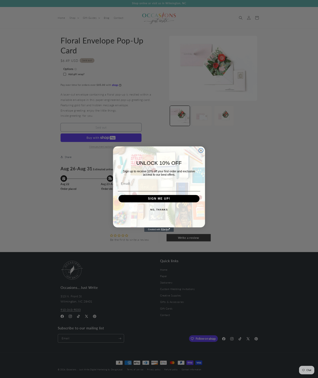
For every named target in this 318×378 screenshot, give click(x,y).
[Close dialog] (201, 150)
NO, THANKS (159, 209)
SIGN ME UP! (159, 198)
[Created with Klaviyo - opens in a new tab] (159, 229)
